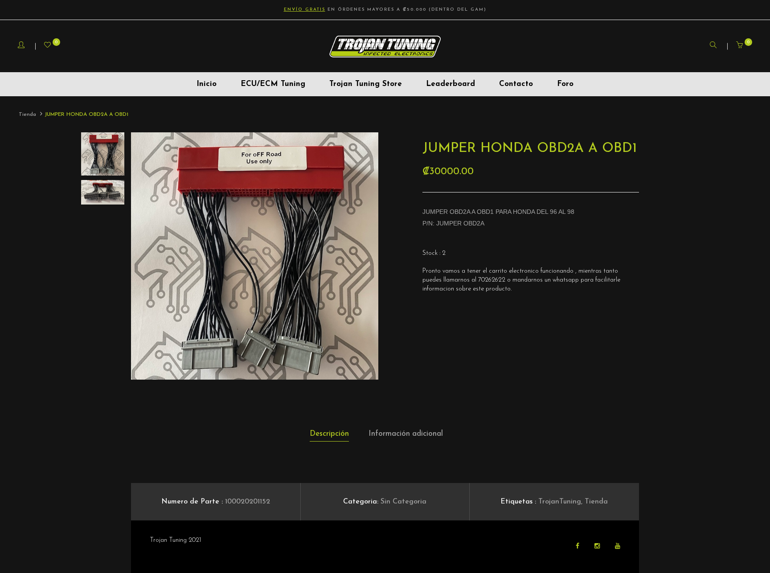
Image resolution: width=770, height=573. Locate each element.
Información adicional (406, 434)
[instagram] (598, 546)
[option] (254, 256)
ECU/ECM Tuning (273, 84)
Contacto (516, 84)
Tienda (27, 114)
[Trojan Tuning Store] (385, 46)
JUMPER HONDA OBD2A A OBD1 (86, 114)
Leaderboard (450, 84)
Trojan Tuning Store (365, 84)
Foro (565, 84)
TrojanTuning (559, 501)
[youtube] (617, 546)
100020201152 (247, 501)
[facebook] (578, 546)
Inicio (207, 84)
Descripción (329, 434)
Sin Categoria (403, 501)
